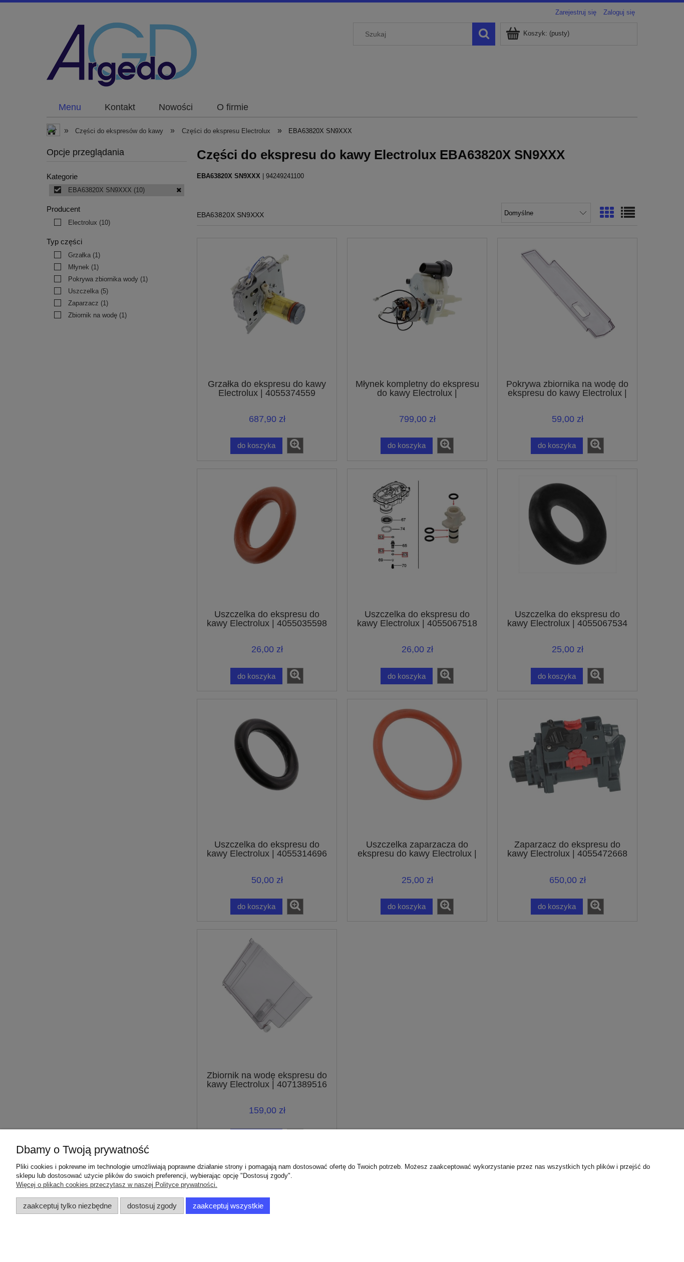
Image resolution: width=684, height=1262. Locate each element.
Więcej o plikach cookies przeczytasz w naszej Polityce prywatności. (116, 1184)
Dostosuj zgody (152, 1205)
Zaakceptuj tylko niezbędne (67, 1205)
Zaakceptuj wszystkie (228, 1205)
